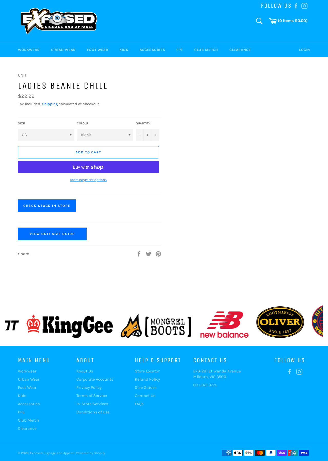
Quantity (143, 123)
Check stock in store (46, 206)
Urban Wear (63, 50)
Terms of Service (91, 395)
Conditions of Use (92, 412)
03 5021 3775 (205, 384)
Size (21, 123)
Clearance (240, 50)
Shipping (50, 104)
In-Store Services (92, 403)
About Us (84, 371)
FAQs (139, 403)
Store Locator (147, 371)
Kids (123, 50)
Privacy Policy (88, 387)
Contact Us (145, 395)
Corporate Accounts (94, 379)
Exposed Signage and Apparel (52, 453)
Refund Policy (147, 379)
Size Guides (146, 387)
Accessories (152, 50)
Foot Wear (97, 50)
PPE (179, 50)
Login (304, 50)
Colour (83, 123)
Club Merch (206, 50)
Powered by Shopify (90, 453)
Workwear (29, 50)
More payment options (88, 180)
